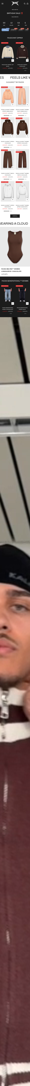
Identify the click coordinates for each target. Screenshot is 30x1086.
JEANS (21, 29)
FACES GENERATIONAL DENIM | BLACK (22, 308)
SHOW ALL (15, 216)
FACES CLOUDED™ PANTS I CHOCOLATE (7, 174)
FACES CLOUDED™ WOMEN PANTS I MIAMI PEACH (22, 110)
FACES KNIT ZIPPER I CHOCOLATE (22, 65)
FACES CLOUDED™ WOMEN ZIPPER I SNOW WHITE (22, 206)
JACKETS (14, 29)
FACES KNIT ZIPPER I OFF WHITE (8, 65)
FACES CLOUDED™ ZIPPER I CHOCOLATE (7, 142)
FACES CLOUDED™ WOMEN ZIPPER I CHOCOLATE (22, 142)
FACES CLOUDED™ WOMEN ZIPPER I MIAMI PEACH (7, 110)
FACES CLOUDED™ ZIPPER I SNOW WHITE (7, 206)
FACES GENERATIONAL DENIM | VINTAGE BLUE (7, 308)
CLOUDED (6, 29)
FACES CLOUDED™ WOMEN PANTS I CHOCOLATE (22, 174)
